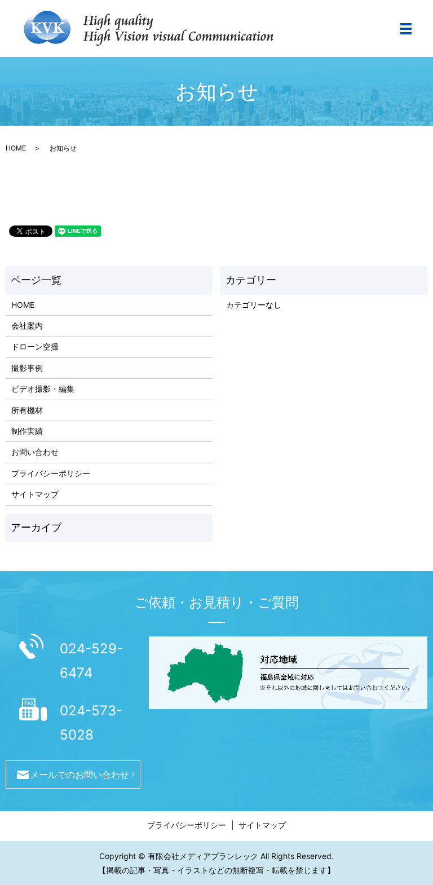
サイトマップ (35, 494)
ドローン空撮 (35, 346)
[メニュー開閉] (406, 28)
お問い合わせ (35, 452)
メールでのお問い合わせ (79, 774)
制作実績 (27, 431)
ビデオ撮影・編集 (42, 388)
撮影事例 (27, 368)
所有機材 (27, 410)
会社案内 (27, 325)
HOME (16, 148)
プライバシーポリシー (50, 473)
